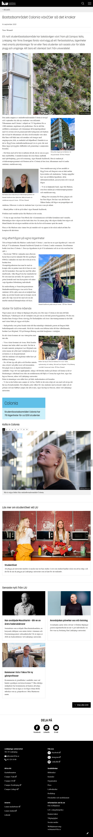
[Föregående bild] (2, 463)
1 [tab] (3, 429)
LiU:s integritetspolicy (56, 810)
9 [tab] (26, 429)
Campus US (9, 781)
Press (49, 785)
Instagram (55, 757)
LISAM (7, 815)
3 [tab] (9, 429)
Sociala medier (53, 822)
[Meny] (89, 3)
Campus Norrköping (12, 785)
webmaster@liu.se (54, 829)
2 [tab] (6, 429)
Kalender (51, 776)
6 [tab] (18, 429)
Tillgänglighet (53, 818)
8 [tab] (23, 429)
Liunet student (10, 811)
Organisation (52, 781)
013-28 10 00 (11, 759)
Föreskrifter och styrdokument (58, 797)
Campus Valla (10, 776)
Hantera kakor (53, 814)
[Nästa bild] (90, 463)
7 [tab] (21, 429)
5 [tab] (15, 429)
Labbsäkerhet (52, 789)
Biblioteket (51, 772)
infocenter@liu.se (13, 756)
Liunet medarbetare (11, 806)
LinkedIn (55, 761)
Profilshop (51, 793)
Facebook (55, 752)
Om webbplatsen (54, 805)
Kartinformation (10, 772)
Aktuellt (7, 10)
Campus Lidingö (11, 789)
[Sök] (82, 3)
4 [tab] (12, 429)
